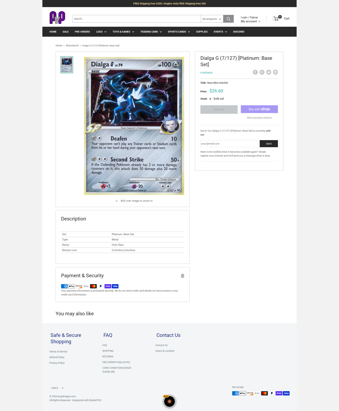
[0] (275, 18)
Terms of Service (58, 351)
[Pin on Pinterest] (262, 72)
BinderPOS (95, 400)
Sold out (219, 109)
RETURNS (107, 356)
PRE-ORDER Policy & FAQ (116, 362)
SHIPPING (108, 350)
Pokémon (206, 72)
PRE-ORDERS (82, 31)
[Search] (228, 19)
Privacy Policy (57, 362)
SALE (66, 31)
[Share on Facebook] (255, 72)
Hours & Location (164, 350)
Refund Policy (56, 357)
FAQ (104, 345)
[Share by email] (275, 72)
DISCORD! (238, 31)
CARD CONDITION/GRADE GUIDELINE (116, 369)
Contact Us (161, 345)
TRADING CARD (149, 31)
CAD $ (54, 388)
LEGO (99, 31)
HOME (52, 31)
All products (72, 45)
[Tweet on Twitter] (268, 72)
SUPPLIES (202, 31)
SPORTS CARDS (177, 31)
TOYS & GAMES (121, 31)
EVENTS (218, 31)
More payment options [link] (259, 117)
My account (249, 21)
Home (59, 45)
